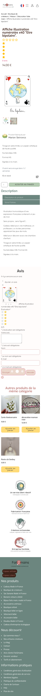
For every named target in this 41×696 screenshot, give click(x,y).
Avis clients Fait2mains (13, 653)
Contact (7, 646)
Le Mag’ (7, 642)
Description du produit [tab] (14, 197)
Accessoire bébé (10, 617)
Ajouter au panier (24, 184)
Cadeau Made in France (13, 586)
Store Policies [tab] (10, 202)
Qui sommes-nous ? (12, 635)
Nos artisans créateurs (13, 639)
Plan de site (8, 691)
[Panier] (37, 5)
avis (4, 60)
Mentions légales (11, 677)
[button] (29, 76)
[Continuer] (2, 377)
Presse (6, 649)
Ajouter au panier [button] (10, 430)
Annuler (30, 372)
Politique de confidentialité (15, 681)
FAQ (5, 688)
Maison (13, 16)
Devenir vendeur (11, 656)
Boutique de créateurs (13, 590)
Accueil (4, 14)
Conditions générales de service (17, 674)
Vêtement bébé (10, 614)
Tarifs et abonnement (13, 660)
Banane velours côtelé (13, 597)
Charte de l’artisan (11, 684)
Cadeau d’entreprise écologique (17, 624)
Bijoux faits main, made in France (17, 600)
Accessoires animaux (12, 604)
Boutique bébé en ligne (13, 611)
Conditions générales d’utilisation (17, 670)
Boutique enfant (10, 607)
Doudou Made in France (13, 621)
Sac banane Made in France (15, 593)
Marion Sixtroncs (17, 137)
